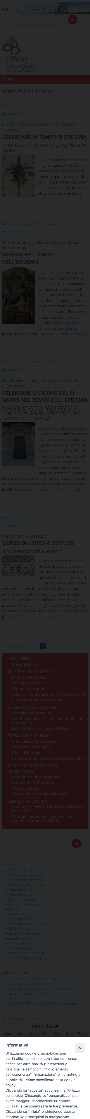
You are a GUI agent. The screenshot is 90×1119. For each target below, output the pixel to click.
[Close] (79, 1047)
